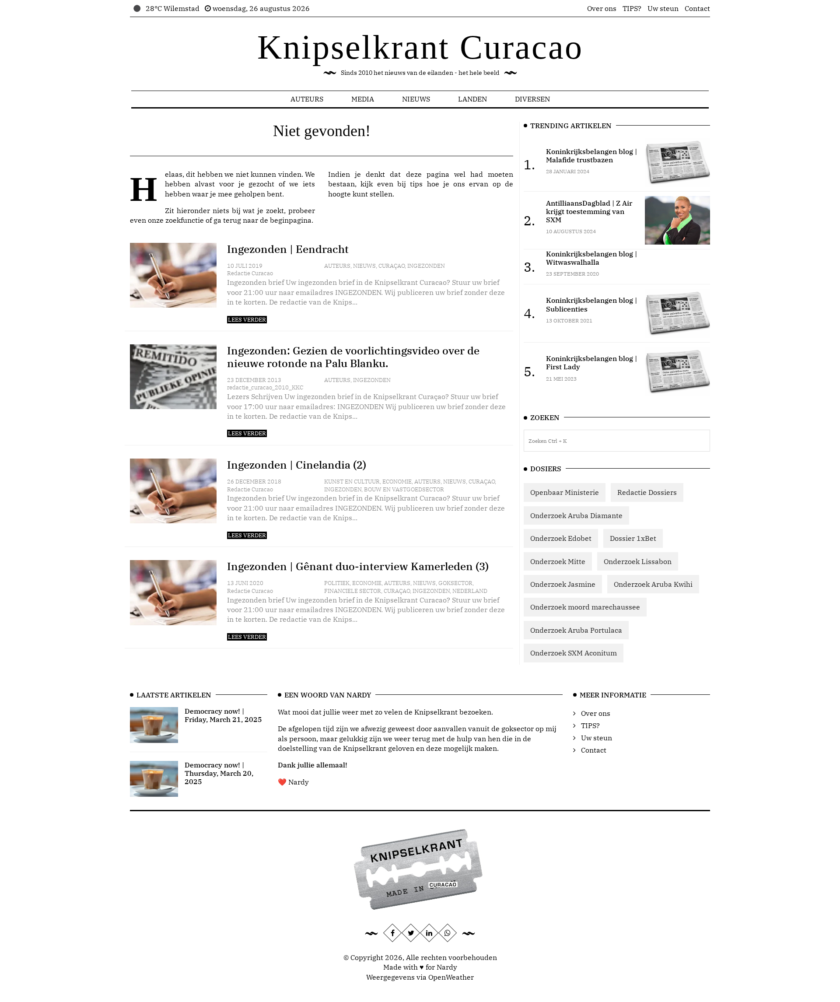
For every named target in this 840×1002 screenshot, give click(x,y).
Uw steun (663, 8)
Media (362, 99)
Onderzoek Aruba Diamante (576, 515)
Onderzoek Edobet (561, 538)
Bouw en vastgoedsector (404, 489)
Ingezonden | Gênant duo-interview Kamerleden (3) (358, 566)
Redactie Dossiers (647, 492)
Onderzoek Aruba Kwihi (653, 584)
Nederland (469, 591)
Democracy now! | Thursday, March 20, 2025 (219, 773)
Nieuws (416, 99)
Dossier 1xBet (633, 538)
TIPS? (632, 8)
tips (416, 183)
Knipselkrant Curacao (420, 47)
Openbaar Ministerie (564, 492)
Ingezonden (426, 266)
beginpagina (291, 220)
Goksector (455, 583)
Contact (697, 8)
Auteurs (306, 99)
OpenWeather (451, 977)
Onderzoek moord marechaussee (585, 607)
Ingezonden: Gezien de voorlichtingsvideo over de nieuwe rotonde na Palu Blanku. (353, 356)
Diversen (532, 99)
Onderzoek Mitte (557, 561)
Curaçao (391, 266)
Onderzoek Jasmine (562, 584)
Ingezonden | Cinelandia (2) (296, 465)
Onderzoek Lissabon (638, 561)
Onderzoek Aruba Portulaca (576, 630)
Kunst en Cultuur (352, 481)
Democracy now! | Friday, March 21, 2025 (223, 715)
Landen (472, 99)
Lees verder (247, 319)
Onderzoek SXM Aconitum (573, 652)
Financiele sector (352, 591)
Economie (397, 481)
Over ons (601, 8)
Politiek (337, 583)
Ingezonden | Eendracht (288, 249)
